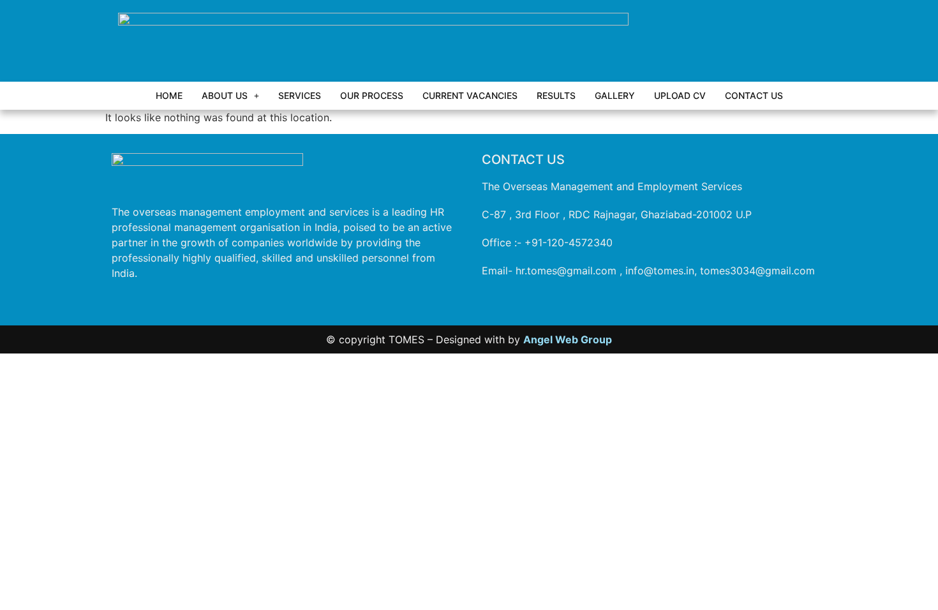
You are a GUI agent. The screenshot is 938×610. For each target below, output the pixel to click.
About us (225, 95)
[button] (230, 96)
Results (556, 95)
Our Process (371, 95)
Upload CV (680, 95)
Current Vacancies (469, 95)
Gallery (615, 95)
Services (299, 95)
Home (169, 95)
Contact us (754, 95)
